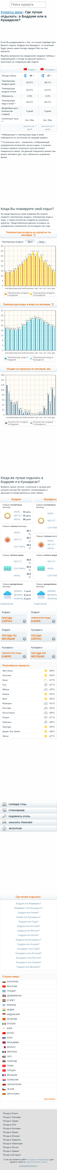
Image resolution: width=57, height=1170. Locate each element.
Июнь (17, 519)
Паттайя (6, 708)
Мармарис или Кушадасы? (28, 908)
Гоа (4, 684)
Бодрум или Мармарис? (28, 903)
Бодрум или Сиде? (28, 921)
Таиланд (12, 1061)
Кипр (9, 1028)
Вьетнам (12, 986)
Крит (4, 699)
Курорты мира (11, 12)
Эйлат (5, 736)
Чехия (10, 1089)
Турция (11, 1070)
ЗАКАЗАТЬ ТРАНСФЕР (20, 822)
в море (41, 619)
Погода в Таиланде (12, 1117)
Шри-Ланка (13, 1094)
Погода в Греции (10, 1132)
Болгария (12, 982)
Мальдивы (13, 1042)
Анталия (6, 675)
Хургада (6, 727)
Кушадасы (49, 69)
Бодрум (31, 69)
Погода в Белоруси (12, 1155)
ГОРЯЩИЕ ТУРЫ (17, 804)
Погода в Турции (10, 1121)
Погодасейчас (7, 619)
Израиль (11, 1005)
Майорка (7, 703)
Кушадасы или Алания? (28, 962)
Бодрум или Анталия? (28, 926)
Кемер (5, 694)
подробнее (6, 604)
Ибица (5, 689)
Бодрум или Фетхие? (29, 930)
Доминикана (14, 996)
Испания (12, 1019)
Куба (9, 1038)
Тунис (10, 1066)
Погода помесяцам (9, 637)
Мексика (12, 1052)
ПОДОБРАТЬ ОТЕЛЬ (19, 816)
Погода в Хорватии (12, 1140)
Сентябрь (19, 546)
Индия (10, 1010)
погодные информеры (38, 1159)
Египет (11, 1000)
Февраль (19, 598)
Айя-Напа (7, 670)
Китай (10, 1033)
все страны (49, 1099)
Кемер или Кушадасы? (28, 917)
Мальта (11, 1047)
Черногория (14, 1084)
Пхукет (6, 717)
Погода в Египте (10, 1113)
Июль (17, 512)
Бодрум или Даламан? (28, 966)
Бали (5, 680)
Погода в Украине (11, 1151)
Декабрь (18, 595)
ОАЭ (9, 1056)
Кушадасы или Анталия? (29, 953)
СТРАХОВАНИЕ (17, 810)
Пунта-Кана (8, 713)
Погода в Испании (11, 1136)
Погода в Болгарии (12, 1128)
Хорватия (12, 1080)
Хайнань (6, 722)
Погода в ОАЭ (9, 1125)
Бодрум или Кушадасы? (28, 939)
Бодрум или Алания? (28, 944)
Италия (11, 1024)
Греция (11, 991)
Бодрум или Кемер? (28, 912)
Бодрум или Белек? (28, 935)
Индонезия (13, 1014)
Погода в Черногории (12, 1143)
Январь (18, 591)
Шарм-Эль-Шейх (11, 731)
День (30, 242)
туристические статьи (36, 1162)
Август (18, 515)
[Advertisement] (28, 39)
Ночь (41, 242)
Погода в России (10, 1147)
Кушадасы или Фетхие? (28, 957)
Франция (12, 1075)
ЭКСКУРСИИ (15, 828)
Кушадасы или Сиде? (28, 948)
